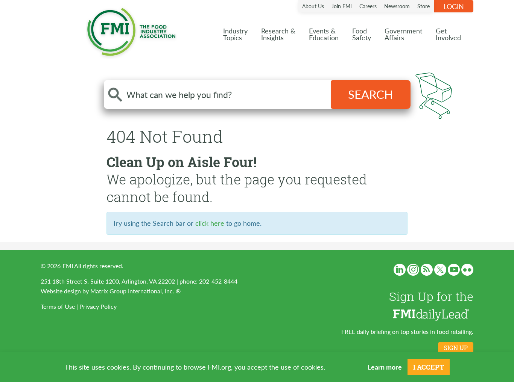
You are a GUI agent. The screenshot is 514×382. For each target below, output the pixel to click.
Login (454, 6)
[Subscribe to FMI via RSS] (427, 270)
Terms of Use (58, 306)
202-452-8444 (218, 281)
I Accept (428, 366)
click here (209, 223)
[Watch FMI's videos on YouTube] (454, 270)
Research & (278, 34)
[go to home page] (131, 30)
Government (403, 34)
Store (423, 6)
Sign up (456, 348)
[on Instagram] (413, 270)
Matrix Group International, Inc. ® (135, 291)
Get (448, 34)
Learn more (385, 366)
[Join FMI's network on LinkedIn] (400, 270)
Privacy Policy (98, 306)
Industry (235, 34)
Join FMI (342, 6)
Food (361, 34)
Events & (324, 34)
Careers (368, 6)
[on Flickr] (467, 270)
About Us (313, 6)
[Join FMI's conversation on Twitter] (440, 270)
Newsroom (397, 6)
